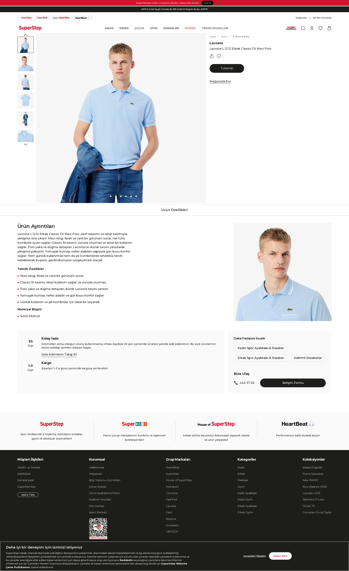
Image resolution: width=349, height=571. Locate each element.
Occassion (172, 525)
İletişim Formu (293, 383)
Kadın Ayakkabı (247, 493)
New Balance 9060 (315, 486)
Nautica (171, 519)
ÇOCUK (139, 28)
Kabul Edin (280, 555)
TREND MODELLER (215, 28)
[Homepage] (32, 28)
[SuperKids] (42, 18)
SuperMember (26, 486)
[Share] (212, 56)
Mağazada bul (220, 81)
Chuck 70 (309, 506)
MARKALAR (171, 28)
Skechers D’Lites (313, 499)
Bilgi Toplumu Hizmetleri (104, 480)
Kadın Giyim (245, 499)
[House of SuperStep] (61, 18)
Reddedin (126, 560)
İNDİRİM (190, 28)
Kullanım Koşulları (100, 499)
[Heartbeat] (82, 18)
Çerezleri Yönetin (254, 555)
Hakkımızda (96, 467)
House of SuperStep (179, 480)
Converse (172, 493)
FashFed (171, 499)
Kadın (241, 467)
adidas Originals (312, 467)
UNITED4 (172, 531)
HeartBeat (172, 467)
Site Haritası (96, 506)
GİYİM (154, 28)
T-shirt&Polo (241, 36)
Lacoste (216, 43)
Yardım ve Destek (28, 467)
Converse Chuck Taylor (317, 512)
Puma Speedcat (313, 473)
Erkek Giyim (245, 512)
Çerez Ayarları (97, 486)
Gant (169, 512)
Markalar (243, 480)
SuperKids (172, 473)
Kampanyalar (25, 480)
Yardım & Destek (322, 17)
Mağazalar (301, 17)
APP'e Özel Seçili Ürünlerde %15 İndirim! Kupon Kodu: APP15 (174, 9)
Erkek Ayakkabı (247, 506)
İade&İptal (23, 473)
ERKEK (124, 28)
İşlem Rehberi (98, 512)
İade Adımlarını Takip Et (59, 354)
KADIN (109, 28)
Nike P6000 (310, 480)
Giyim (224, 36)
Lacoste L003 (311, 493)
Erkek (213, 36)
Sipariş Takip (28, 494)
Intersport (172, 486)
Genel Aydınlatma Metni (104, 493)
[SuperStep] (26, 18)
